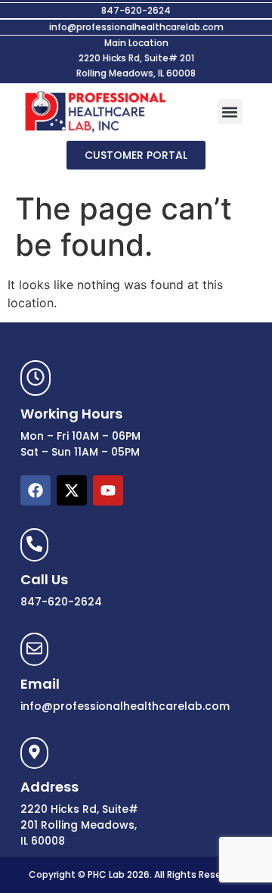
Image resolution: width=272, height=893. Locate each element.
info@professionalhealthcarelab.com (136, 26)
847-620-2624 (136, 10)
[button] (230, 111)
